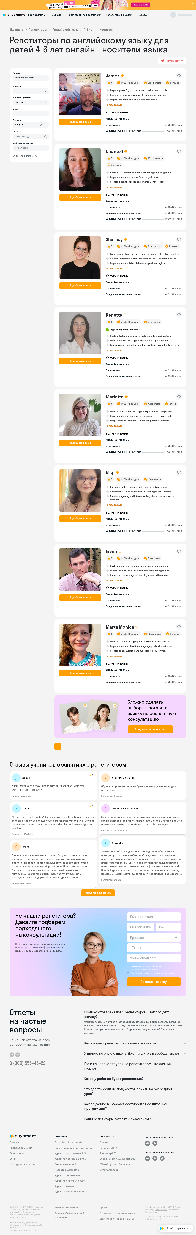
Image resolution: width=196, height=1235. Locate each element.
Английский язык (65, 30)
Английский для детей (68, 1142)
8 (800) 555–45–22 (27, 1063)
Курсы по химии (64, 1186)
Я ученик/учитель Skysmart (176, 1219)
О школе (14, 1142)
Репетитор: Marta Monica (114, 830)
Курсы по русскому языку (70, 1180)
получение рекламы (162, 973)
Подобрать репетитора (178, 1195)
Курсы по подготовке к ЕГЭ (70, 1153)
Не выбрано (21, 147)
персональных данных (144, 969)
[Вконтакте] (12, 1054)
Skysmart (16, 30)
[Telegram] (17, 1054)
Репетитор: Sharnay (111, 795)
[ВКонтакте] (147, 1143)
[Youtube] (154, 1143)
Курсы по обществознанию (71, 1191)
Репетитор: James (21, 795)
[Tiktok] (162, 1158)
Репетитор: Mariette (22, 834)
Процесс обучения (21, 1147)
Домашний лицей (65, 1164)
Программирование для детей (73, 1148)
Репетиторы (38, 30)
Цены (13, 1158)
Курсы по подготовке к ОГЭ (70, 1158)
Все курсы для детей (22, 1164)
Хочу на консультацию (150, 729)
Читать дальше (114, 104)
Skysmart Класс (109, 1169)
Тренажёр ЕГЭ (108, 1153)
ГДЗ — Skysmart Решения (115, 1164)
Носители (20, 102)
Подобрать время (80, 121)
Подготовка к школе (67, 1169)
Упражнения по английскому (117, 1158)
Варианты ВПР (108, 1148)
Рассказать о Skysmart (178, 1203)
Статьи (104, 1142)
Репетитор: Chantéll (111, 879)
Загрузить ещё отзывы (97, 892)
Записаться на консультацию (175, 1211)
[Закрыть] (192, 1180)
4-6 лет (89, 30)
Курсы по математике (67, 1175)
